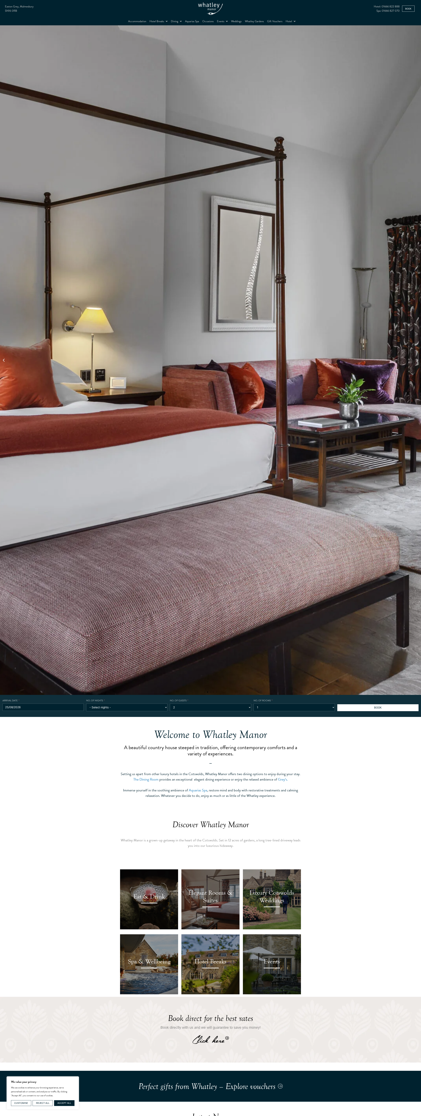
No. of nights (94, 700)
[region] (43, 1092)
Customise (21, 1103)
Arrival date (10, 700)
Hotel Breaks (156, 21)
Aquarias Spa (192, 21)
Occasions (208, 21)
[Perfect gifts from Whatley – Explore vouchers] (280, 1086)
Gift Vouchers (274, 21)
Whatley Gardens (254, 21)
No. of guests (178, 700)
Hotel (289, 21)
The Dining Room (146, 779)
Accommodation (137, 21)
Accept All (64, 1103)
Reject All (43, 1103)
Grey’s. (283, 779)
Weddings (236, 21)
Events (220, 21)
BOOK (378, 707)
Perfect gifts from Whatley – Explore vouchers (206, 1086)
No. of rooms (262, 700)
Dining (174, 21)
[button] (4, 360)
